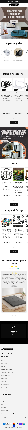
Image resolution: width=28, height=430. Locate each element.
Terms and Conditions (7, 372)
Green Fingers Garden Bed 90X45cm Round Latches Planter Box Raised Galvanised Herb (18, 185)
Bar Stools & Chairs (18, 60)
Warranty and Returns (7, 369)
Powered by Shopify (19, 427)
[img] (14, 266)
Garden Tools (4, 410)
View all (14, 122)
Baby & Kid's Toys (5, 401)
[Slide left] (11, 64)
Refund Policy (4, 391)
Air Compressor (6, 60)
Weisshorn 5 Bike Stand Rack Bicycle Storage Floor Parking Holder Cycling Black (6, 94)
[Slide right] (16, 64)
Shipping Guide (5, 384)
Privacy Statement (6, 375)
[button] (2, 4)
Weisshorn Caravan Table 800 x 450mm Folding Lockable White (18, 94)
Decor (2, 404)
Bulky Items (4, 378)
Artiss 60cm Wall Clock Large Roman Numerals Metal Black (6, 184)
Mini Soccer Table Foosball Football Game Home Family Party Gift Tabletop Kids (6, 232)
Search (3, 360)
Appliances (4, 398)
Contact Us (4, 363)
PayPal (3, 366)
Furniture (3, 407)
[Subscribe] (25, 417)
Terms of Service (5, 387)
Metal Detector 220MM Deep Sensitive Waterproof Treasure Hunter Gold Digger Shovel (18, 232)
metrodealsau (11, 427)
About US (3, 381)
